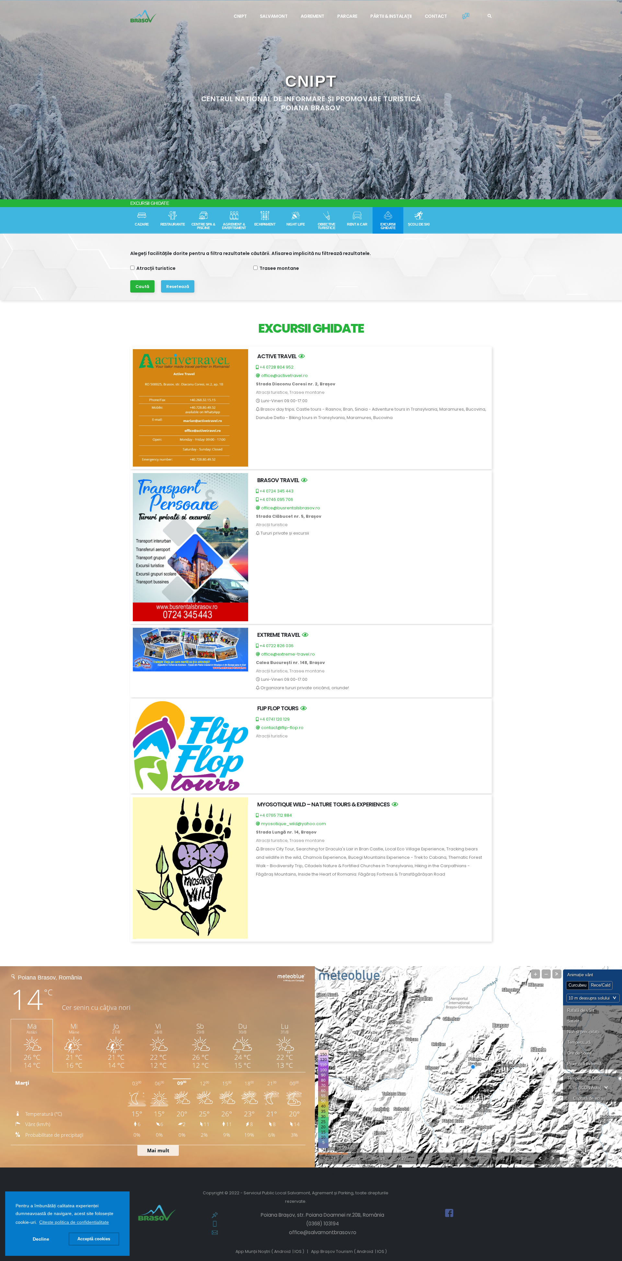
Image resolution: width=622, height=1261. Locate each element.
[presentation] (17, 99)
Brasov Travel (279, 480)
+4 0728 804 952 (276, 367)
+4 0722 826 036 (276, 645)
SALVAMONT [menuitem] (274, 16)
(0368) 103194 (322, 1223)
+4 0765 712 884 (275, 815)
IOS (298, 1251)
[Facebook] (449, 1212)
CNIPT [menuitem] (240, 16)
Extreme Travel (279, 635)
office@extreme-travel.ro (287, 654)
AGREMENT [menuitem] (312, 16)
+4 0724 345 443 (276, 491)
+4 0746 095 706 (276, 499)
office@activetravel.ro (284, 375)
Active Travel (277, 356)
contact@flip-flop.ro (282, 727)
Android (282, 1251)
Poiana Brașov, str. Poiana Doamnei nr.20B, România (322, 1214)
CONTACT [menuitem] (436, 16)
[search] (490, 16)
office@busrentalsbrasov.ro (290, 508)
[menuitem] (391, 16)
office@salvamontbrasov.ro (322, 1232)
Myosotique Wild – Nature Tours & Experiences (324, 804)
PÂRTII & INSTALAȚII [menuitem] (391, 16)
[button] (74, 1222)
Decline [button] (41, 1239)
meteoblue (12, 1174)
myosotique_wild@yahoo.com (293, 823)
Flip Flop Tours (278, 708)
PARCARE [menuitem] (347, 16)
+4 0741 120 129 (274, 719)
